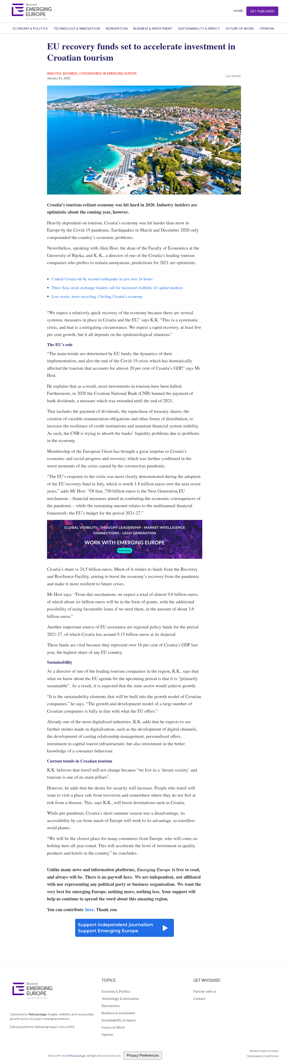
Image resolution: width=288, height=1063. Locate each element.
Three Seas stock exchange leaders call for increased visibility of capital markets (117, 287)
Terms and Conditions (262, 1056)
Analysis (54, 73)
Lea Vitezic (233, 76)
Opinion (267, 28)
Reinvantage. (38, 1014)
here (89, 909)
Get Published (262, 11)
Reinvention (117, 28)
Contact (199, 999)
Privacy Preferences (143, 1055)
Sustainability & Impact (199, 28)
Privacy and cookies (264, 1051)
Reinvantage (78, 1055)
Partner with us (204, 991)
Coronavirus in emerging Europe (108, 73)
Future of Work (240, 28)
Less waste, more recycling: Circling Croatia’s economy (97, 296)
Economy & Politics (30, 28)
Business (70, 73)
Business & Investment (152, 28)
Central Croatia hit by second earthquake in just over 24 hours (102, 278)
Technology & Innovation (77, 28)
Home (238, 11)
